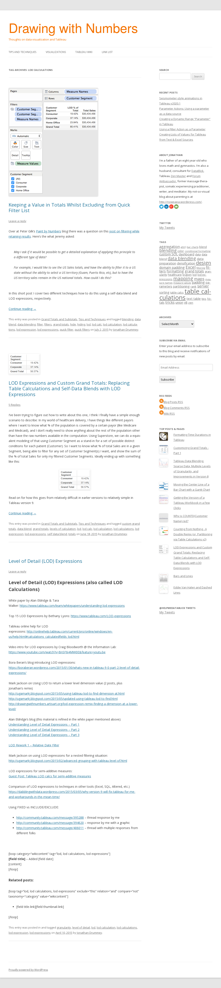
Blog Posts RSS (173, 402)
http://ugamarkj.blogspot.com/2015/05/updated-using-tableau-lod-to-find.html (63, 699)
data (198, 254)
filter (40, 324)
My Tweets (167, 228)
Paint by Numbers (48, 231)
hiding (81, 324)
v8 (185, 302)
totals (72, 534)
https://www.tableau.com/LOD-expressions (101, 616)
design (203, 262)
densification (186, 263)
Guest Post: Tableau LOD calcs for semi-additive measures (50, 776)
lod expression (26, 329)
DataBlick (197, 171)
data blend (24, 529)
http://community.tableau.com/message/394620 (50, 823)
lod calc (97, 324)
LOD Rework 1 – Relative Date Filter (34, 745)
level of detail (81, 927)
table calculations (185, 294)
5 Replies (15, 405)
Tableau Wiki (83, 52)
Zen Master (178, 176)
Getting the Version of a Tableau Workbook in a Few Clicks (192, 503)
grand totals (61, 324)
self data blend (57, 534)
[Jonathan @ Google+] (171, 208)
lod (89, 324)
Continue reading (22, 309)
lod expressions (47, 329)
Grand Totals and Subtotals (59, 319)
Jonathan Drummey (125, 329)
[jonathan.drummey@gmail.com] (176, 208)
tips (204, 299)
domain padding (172, 267)
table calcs (177, 292)
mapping (183, 278)
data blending (26, 324)
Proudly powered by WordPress (28, 970)
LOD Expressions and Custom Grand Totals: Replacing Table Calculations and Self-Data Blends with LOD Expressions (69, 388)
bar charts (192, 247)
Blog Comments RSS (177, 408)
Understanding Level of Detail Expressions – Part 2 (44, 730)
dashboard (186, 254)
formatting (175, 271)
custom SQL (168, 254)
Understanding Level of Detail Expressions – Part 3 (44, 735)
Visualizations (56, 52)
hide (73, 324)
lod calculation (112, 324)
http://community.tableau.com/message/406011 (50, 828)
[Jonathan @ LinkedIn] (166, 208)
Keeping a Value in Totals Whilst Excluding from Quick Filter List (69, 207)
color (180, 251)
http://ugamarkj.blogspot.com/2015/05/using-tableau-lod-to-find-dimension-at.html (67, 693)
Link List (107, 52)
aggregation (169, 246)
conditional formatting (197, 251)
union (179, 302)
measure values (182, 282)
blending (127, 319)
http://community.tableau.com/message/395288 (50, 817)
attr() (183, 247)
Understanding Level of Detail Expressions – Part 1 (44, 724)
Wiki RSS (169, 413)
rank (193, 286)
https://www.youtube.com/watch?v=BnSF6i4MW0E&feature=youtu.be (57, 652)
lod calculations (124, 529)
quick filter (66, 329)
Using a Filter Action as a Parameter (182, 129)
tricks (170, 302)
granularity (64, 927)
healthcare (175, 275)
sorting (164, 292)
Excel (191, 267)
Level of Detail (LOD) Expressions (45, 561)
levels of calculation (63, 529)
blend (203, 247)
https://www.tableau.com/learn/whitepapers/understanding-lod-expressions (72, 606)
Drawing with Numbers (73, 27)
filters (48, 324)
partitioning (181, 286)
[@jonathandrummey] (161, 208)
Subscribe (167, 379)
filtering (200, 267)
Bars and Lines (183, 576)
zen (190, 303)
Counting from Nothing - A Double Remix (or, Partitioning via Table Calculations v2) (193, 534)
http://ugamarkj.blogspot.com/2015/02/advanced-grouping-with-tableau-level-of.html (68, 761)
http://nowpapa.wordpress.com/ (180, 202)
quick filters (82, 329)
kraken (187, 275)
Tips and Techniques (22, 52)
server (203, 286)
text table (193, 299)
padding (198, 282)
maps (199, 278)
